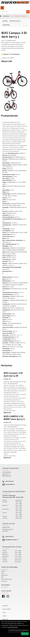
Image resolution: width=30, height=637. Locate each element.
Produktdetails (15, 21)
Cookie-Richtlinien (13, 627)
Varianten (6, 25)
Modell (5, 21)
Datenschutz (4, 575)
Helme (4, 612)
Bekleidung (5, 619)
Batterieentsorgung (6, 579)
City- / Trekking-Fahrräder (19, 16)
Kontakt (3, 571)
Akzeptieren (25, 633)
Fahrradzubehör (6, 609)
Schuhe (4, 616)
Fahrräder (6, 16)
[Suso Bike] (15, 2)
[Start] (0, 16)
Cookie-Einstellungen (15, 630)
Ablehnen (25, 630)
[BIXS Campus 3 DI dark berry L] (15, 78)
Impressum (4, 581)
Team (2, 573)
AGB (2, 577)
